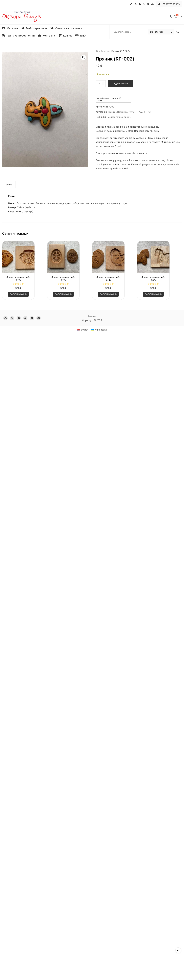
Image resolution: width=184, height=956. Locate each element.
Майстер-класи (35, 28)
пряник (127, 117)
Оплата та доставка (68, 28)
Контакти (48, 35)
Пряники (112, 112)
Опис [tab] (9, 184)
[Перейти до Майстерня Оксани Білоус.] (97, 51)
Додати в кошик (120, 83)
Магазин (11, 28)
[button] (83, 57)
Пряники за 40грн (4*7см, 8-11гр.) (134, 112)
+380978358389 (170, 4)
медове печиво (115, 117)
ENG (82, 35)
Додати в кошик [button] (18, 294)
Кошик (67, 35)
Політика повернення (20, 35)
